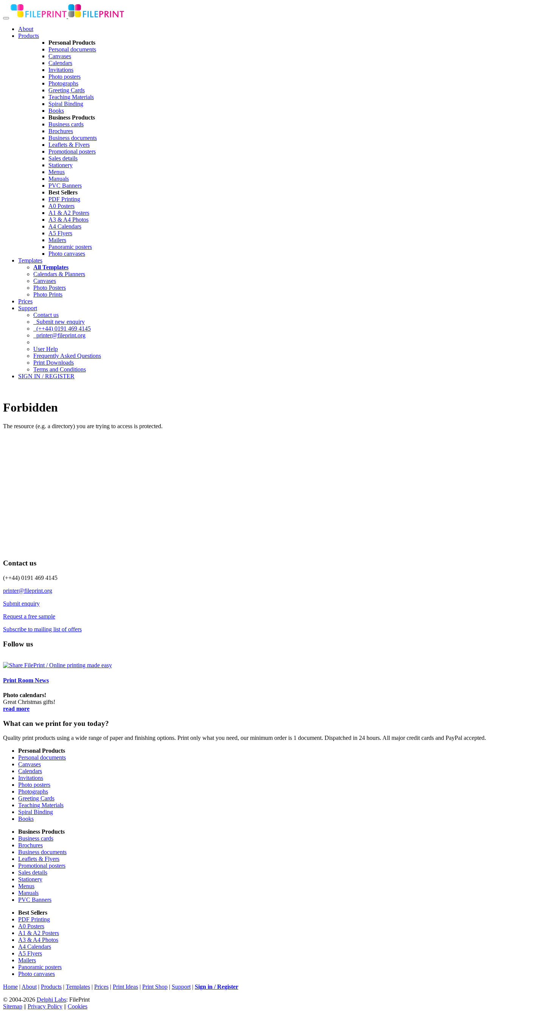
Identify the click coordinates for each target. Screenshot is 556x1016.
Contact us (46, 315)
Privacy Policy (45, 1006)
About (25, 29)
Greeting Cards (66, 90)
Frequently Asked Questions (67, 356)
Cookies (77, 1006)
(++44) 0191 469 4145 (62, 328)
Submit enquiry (21, 603)
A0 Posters (61, 206)
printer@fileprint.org (59, 335)
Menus (56, 172)
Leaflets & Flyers (69, 144)
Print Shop (155, 986)
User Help (45, 349)
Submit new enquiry (59, 321)
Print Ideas (125, 986)
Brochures (60, 131)
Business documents (72, 138)
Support (27, 308)
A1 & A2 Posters (68, 213)
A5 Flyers (60, 233)
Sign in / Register (216, 986)
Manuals (58, 179)
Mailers (57, 240)
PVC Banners (65, 185)
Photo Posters (49, 287)
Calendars (60, 63)
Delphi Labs (51, 999)
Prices (25, 301)
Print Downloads (53, 362)
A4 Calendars (64, 226)
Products (28, 36)
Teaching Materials (71, 97)
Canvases (59, 56)
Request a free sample (29, 616)
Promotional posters (72, 151)
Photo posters (64, 76)
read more (16, 708)
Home (10, 986)
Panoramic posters (70, 247)
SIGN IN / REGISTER (46, 376)
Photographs (63, 83)
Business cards (66, 124)
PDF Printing (64, 199)
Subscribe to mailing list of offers (42, 629)
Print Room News (26, 680)
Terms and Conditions (59, 369)
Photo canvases (66, 253)
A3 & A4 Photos (68, 219)
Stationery (60, 165)
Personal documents (72, 49)
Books (56, 110)
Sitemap (12, 1006)
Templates (30, 260)
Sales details (63, 158)
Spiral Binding (65, 104)
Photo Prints (47, 294)
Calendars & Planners (59, 274)
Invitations (60, 70)
